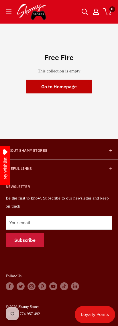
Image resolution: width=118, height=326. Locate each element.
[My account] (96, 12)
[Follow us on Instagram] (31, 286)
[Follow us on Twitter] (21, 286)
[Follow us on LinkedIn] (75, 286)
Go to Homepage (59, 86)
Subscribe (25, 240)
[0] (107, 11)
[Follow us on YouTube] (53, 286)
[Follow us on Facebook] (10, 286)
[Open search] (85, 12)
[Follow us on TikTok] (64, 286)
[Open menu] (8, 11)
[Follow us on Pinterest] (42, 286)
